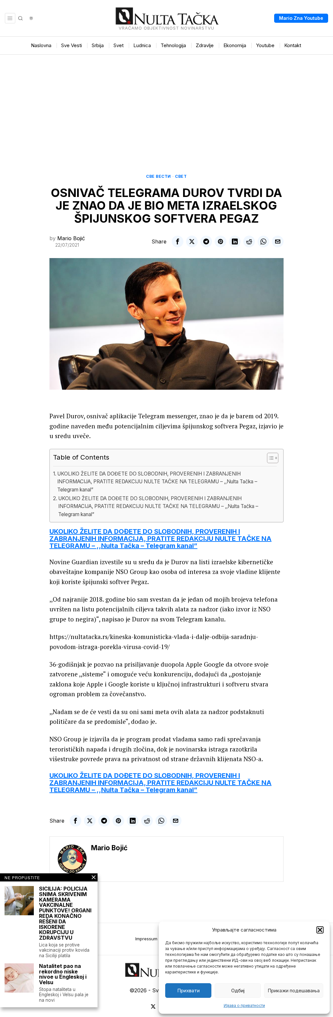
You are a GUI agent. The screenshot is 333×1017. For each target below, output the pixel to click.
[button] (320, 930)
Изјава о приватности (244, 1005)
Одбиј (238, 990)
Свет (181, 176)
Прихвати (188, 990)
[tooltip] (177, 241)
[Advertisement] (166, 103)
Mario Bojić (71, 238)
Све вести (158, 176)
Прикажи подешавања (294, 990)
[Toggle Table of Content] (269, 457)
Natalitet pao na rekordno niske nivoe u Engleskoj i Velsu (63, 974)
